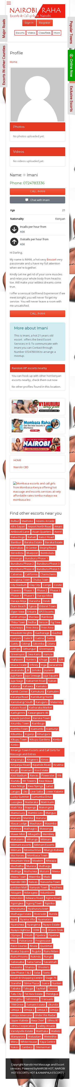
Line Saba (36, 791)
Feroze (43, 622)
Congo (47, 585)
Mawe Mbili (18, 834)
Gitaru (51, 643)
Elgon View (17, 611)
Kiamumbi (37, 729)
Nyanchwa (17, 924)
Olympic (16, 935)
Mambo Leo (35, 813)
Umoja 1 (16, 1010)
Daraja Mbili (44, 595)
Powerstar (48, 775)
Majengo (30, 807)
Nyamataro (45, 919)
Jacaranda (55, 665)
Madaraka (31, 802)
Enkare (31, 611)
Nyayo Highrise (20, 930)
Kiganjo (29, 734)
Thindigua (52, 994)
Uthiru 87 (52, 1020)
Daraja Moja (18, 601)
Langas (15, 791)
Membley (48, 834)
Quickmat (46, 946)
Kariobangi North (41, 697)
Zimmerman (43, 1047)
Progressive (43, 940)
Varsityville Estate (22, 1031)
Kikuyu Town (19, 739)
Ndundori (17, 898)
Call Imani (37, 191)
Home (13, 62)
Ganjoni (16, 638)
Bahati (32, 537)
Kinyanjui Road (20, 765)
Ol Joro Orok (55, 930)
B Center (31, 548)
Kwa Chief (37, 1020)
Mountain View (20, 860)
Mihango (32, 839)
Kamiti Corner (19, 691)
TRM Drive (17, 1004)
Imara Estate (19, 665)
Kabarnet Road (35, 681)
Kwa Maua (45, 781)
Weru (14, 1042)
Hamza (48, 654)
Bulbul (15, 521)
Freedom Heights (21, 633)
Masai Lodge (19, 823)
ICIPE (53, 659)
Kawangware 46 (38, 713)
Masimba (50, 823)
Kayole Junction (20, 718)
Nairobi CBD (21, 467)
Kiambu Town (19, 729)
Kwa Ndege (18, 786)
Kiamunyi (52, 729)
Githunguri (29, 649)
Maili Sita (16, 807)
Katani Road (18, 707)
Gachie (56, 633)
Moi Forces (17, 855)
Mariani (15, 818)
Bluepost (32, 553)
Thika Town (18, 622)
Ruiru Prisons (19, 956)
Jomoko (36, 670)
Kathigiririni (18, 713)
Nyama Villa (27, 919)
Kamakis (41, 686)
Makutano (17, 839)
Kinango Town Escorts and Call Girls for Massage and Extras (35, 752)
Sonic (46, 972)
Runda (53, 914)
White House (29, 1042)
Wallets (55, 1031)
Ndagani (16, 892)
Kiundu (15, 781)
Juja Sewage (33, 675)
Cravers (16, 590)
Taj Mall (40, 988)
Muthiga (16, 871)
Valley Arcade (46, 1026)
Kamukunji (37, 691)
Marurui (41, 818)
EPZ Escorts (46, 611)
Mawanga (46, 828)
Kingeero (32, 759)
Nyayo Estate (51, 924)
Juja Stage (17, 681)
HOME (17, 460)
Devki (46, 601)
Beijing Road (48, 548)
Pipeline (40, 935)
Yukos (15, 1047)
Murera (31, 866)
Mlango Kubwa (53, 850)
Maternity (56, 702)
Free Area (32, 627)
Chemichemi (48, 574)
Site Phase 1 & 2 (21, 972)
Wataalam (34, 1036)
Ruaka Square (20, 951)
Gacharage (42, 633)
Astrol (58, 531)
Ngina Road (53, 898)
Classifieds (44, 32)
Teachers (56, 887)
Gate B (28, 638)
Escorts (20, 32)
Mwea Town (18, 877)
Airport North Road (39, 526)
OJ (43, 930)
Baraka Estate (33, 542)
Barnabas (17, 548)
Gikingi (25, 643)
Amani (58, 526)
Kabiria (15, 686)
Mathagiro (30, 828)
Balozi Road (46, 537)
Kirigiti (14, 770)
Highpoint (17, 659)
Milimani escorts (21, 845)
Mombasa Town (37, 855)
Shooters (43, 967)
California (31, 574)
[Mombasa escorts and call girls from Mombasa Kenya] (37, 425)
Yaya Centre (47, 1042)
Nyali (14, 919)
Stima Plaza (31, 983)
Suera (45, 983)
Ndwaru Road (34, 898)
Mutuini (44, 871)
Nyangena (33, 924)
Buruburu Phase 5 (48, 569)
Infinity (34, 665)
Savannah (50, 962)
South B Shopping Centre (26, 978)
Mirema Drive (32, 850)
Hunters (31, 659)
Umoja (54, 1010)
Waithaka (42, 1031)
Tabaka (15, 988)
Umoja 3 (42, 1010)
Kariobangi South (22, 702)
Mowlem (37, 860)
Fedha (32, 622)
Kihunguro (43, 734)
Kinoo (45, 759)
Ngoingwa (17, 903)
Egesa (32, 606)
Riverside (40, 914)
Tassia (52, 988)
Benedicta (17, 553)
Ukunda (53, 1004)
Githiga (15, 649)
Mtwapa (51, 860)
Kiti (59, 775)
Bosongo (16, 558)
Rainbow (46, 617)
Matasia (16, 828)
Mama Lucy (18, 813)
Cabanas (16, 574)
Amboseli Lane (20, 531)
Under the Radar (45, 1015)
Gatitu (50, 638)
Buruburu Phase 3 (48, 563)
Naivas (34, 775)
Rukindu (36, 956)
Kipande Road (42, 765)
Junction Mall (19, 887)
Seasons (16, 967)
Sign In (29, 22)
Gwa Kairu (34, 654)
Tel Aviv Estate (34, 994)
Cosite (58, 585)
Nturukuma (18, 908)
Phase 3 (55, 590)
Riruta (33, 946)
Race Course (19, 946)
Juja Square (51, 675)
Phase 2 (42, 590)
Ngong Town (34, 903)
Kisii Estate (41, 770)
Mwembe (35, 877)
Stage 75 (50, 978)
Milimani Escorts (44, 845)
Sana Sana (34, 962)
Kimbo (57, 739)
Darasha (34, 601)
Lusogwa (16, 802)
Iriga (43, 665)
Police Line (25, 940)
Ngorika (50, 903)
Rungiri (48, 956)
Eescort (51, 259)
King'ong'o (17, 759)
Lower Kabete (54, 791)
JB (28, 670)
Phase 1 (29, 590)
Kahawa (28, 686)
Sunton (56, 983)
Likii (25, 791)
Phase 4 (16, 595)
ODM (36, 930)
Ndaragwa (31, 892)
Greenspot (18, 654)
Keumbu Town (20, 723)
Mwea (56, 871)
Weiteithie (50, 1036)
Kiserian (26, 770)
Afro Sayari (18, 526)
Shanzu (30, 967)
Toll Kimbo (31, 999)
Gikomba (38, 643)
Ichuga (43, 659)
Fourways (17, 627)
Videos (31, 32)
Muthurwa (30, 871)
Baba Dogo (18, 537)
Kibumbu (16, 734)
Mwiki (47, 877)
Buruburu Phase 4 (22, 569)
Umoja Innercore (21, 1015)
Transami (47, 999)
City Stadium (18, 585)
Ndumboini (47, 892)
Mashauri (36, 823)
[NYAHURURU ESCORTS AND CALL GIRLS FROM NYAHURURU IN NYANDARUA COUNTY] (37, 406)
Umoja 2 (29, 1010)
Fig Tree (55, 622)
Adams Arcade (45, 521)
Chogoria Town (20, 580)
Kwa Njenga (35, 786)
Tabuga (28, 988)
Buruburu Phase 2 (22, 563)
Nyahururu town (38, 908)
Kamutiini (53, 691)
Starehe (16, 983)
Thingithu (16, 999)
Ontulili (28, 935)
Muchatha (17, 866)
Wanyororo (18, 1036)
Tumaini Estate (35, 1004)
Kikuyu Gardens (40, 739)
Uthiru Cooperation (23, 1026)
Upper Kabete (20, 1020)
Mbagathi (34, 834)
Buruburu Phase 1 (36, 558)
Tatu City (16, 994)
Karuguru (42, 702)
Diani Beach (18, 606)
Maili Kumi (47, 802)
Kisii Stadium (19, 775)
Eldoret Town (47, 606)
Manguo (51, 813)
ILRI (61, 659)
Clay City (34, 585)
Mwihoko (27, 521)
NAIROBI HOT (45, 1068)
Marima (28, 818)
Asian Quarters (41, 531)
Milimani (46, 839)
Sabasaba (17, 962)
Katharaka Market (40, 707)
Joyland (49, 670)
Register (44, 22)
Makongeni (46, 807)
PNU (13, 940)
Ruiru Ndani (51, 951)
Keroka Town (41, 718)
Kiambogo (38, 723)
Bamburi (16, 542)
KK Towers (29, 781)
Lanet (49, 786)
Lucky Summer (20, 797)
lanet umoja (18, 617)
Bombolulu (47, 553)
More (57, 32)
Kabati (52, 681)
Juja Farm (16, 675)
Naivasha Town (50, 882)
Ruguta (36, 951)
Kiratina (58, 765)
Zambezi (26, 1047)
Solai (37, 972)
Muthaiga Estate (21, 914)
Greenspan (46, 649)
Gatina (39, 638)
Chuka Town (40, 580)
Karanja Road (19, 697)
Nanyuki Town (39, 887)
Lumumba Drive (42, 797)
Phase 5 (29, 595)
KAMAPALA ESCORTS (51, 1072)
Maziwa (34, 617)
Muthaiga (45, 866)
